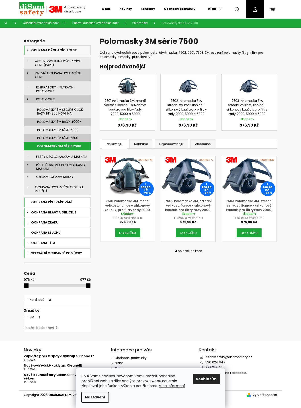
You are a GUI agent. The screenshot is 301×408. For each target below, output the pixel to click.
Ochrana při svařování (51, 202)
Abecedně (203, 144)
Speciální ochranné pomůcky (56, 253)
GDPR (119, 363)
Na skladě (40, 299)
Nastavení (95, 397)
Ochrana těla (43, 243)
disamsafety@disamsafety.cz (228, 357)
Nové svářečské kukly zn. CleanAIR (53, 365)
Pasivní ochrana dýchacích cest (58, 75)
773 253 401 (214, 367)
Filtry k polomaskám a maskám (61, 156)
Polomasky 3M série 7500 (59, 146)
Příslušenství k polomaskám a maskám (61, 167)
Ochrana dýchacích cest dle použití (59, 189)
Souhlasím (206, 378)
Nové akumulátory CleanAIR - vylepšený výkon (58, 376)
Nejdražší (141, 144)
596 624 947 (215, 362)
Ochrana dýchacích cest (54, 50)
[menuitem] (106, 9)
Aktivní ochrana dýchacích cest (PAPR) (58, 63)
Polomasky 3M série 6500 (57, 138)
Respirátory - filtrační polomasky (55, 89)
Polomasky (45, 99)
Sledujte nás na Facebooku (226, 373)
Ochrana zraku (44, 222)
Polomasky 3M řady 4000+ (59, 121)
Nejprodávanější (171, 144)
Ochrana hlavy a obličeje (53, 212)
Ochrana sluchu (46, 232)
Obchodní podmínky (131, 358)
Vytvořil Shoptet (265, 395)
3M (35, 317)
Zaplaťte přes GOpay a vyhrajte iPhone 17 (59, 356)
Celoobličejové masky (55, 176)
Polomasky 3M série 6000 (57, 130)
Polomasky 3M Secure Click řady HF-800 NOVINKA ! (60, 111)
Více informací (172, 385)
